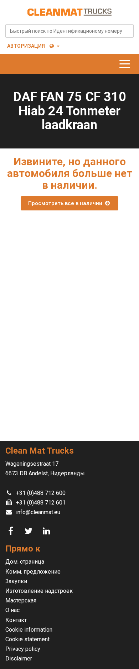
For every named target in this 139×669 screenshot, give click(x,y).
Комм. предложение (33, 571)
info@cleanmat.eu (38, 512)
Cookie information (28, 629)
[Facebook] (11, 531)
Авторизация (26, 46)
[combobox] (69, 31)
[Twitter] (29, 531)
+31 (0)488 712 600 (41, 493)
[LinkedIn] (47, 531)
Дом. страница (24, 561)
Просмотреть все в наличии (66, 203)
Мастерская (20, 600)
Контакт (16, 620)
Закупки (16, 581)
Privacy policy (22, 649)
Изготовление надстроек (39, 590)
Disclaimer (18, 658)
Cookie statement (27, 639)
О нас (12, 610)
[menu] (126, 64)
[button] (54, 46)
